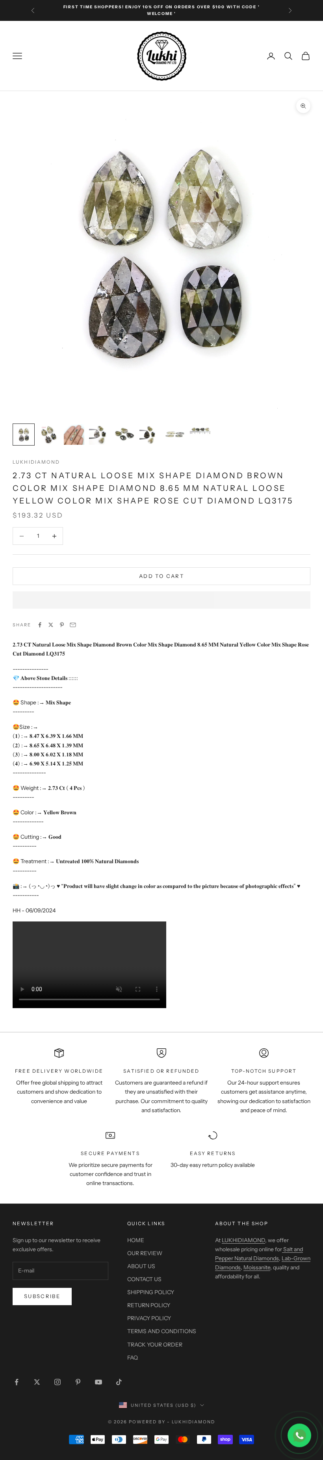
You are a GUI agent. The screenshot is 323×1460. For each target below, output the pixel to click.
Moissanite (256, 1267)
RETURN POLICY (148, 1305)
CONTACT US (144, 1279)
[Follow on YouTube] (98, 1382)
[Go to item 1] (24, 435)
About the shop (241, 1223)
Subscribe (42, 1296)
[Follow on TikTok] (119, 1382)
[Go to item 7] (175, 435)
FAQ (132, 1357)
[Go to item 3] (74, 435)
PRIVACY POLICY (149, 1318)
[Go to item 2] (49, 435)
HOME (135, 1240)
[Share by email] (73, 625)
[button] (161, 600)
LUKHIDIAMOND (36, 462)
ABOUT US (141, 1266)
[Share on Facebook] (40, 625)
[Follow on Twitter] (37, 1382)
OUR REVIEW (144, 1253)
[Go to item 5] (124, 435)
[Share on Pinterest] (62, 625)
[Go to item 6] (150, 435)
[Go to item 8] (200, 430)
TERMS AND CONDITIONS (161, 1331)
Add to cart (161, 576)
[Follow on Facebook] (16, 1382)
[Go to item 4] (99, 435)
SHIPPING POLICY (150, 1292)
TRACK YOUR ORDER (154, 1344)
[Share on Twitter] (51, 625)
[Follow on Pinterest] (78, 1382)
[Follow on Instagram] (57, 1382)
